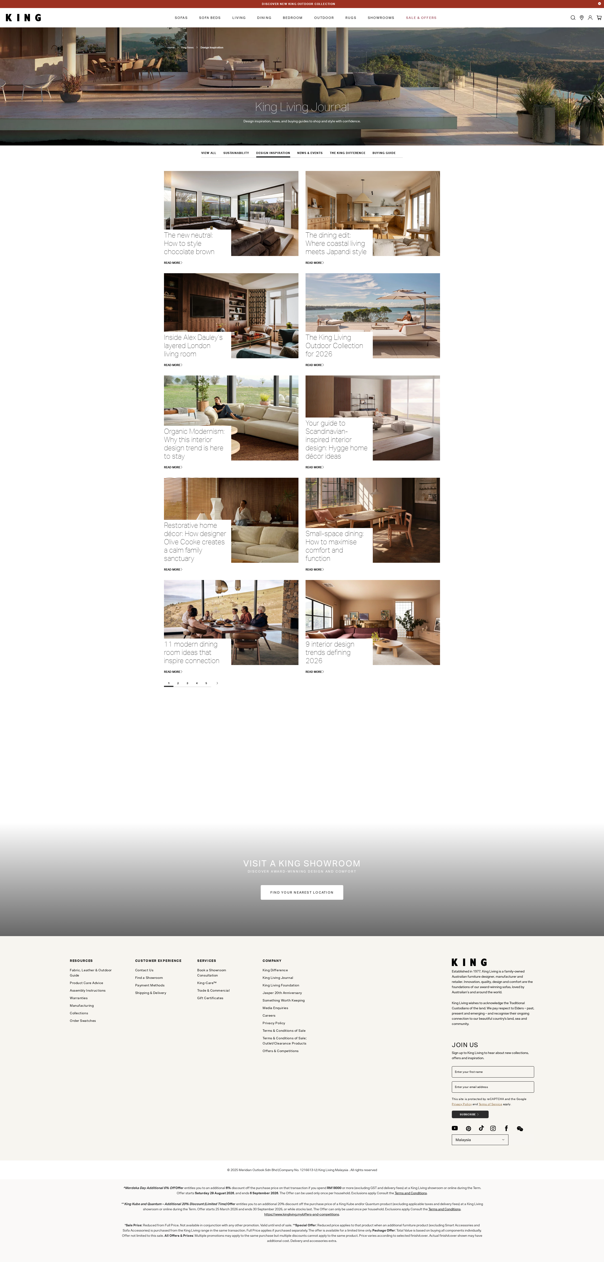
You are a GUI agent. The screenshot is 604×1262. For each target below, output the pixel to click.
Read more (172, 262)
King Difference (275, 970)
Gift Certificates (210, 998)
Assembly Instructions (88, 990)
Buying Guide (384, 153)
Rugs (350, 18)
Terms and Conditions (411, 1193)
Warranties (79, 998)
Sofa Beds (210, 18)
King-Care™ (207, 983)
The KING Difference (347, 153)
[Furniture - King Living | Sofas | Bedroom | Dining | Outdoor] (23, 17)
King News (187, 47)
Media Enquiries (275, 1008)
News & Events (310, 153)
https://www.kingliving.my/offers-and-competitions (301, 1214)
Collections (79, 1013)
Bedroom (293, 18)
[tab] (94, 960)
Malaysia (463, 1140)
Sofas (181, 18)
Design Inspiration (273, 153)
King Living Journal (278, 978)
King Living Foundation (281, 985)
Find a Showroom (149, 978)
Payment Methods (149, 985)
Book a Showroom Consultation (211, 972)
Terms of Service (490, 1104)
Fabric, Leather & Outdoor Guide (91, 972)
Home (171, 47)
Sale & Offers (421, 18)
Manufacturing (82, 1005)
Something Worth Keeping (284, 1000)
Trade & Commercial (213, 990)
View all (208, 153)
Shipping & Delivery (150, 993)
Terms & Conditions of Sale (284, 1030)
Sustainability (236, 153)
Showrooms (381, 18)
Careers (269, 1015)
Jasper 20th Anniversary (282, 993)
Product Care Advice (86, 983)
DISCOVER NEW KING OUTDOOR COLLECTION (298, 4)
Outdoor (324, 18)
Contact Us (144, 970)
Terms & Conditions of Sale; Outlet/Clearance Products (284, 1040)
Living (239, 18)
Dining (264, 18)
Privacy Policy (462, 1104)
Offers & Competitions (281, 1051)
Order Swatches (83, 1021)
